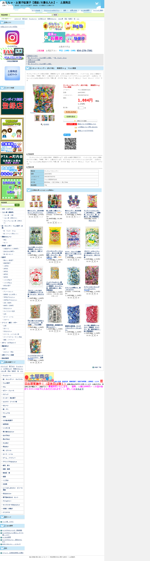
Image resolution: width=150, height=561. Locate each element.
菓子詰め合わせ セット (10, 497)
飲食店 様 (6, 473)
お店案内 (72, 557)
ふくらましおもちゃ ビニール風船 (13, 489)
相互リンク (7, 517)
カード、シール (8, 454)
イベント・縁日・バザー (9, 322)
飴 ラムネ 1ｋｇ (10, 231)
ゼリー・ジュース (8, 390)
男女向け (6, 446)
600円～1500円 (8, 305)
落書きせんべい (51, 19)
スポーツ (6, 320)
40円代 (6, 274)
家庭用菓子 (7, 263)
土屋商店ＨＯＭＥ (32, 56)
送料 (64, 10)
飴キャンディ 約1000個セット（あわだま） (73, 211)
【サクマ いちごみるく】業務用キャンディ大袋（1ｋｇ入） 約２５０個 (36, 293)
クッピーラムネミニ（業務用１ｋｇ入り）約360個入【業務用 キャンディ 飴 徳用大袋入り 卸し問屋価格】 (54, 286)
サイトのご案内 (98, 10)
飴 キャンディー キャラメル (13, 379)
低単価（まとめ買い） (11, 294)
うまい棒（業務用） (8, 212)
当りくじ (6, 328)
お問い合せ (73, 10)
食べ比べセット (8, 254)
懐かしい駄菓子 (8, 260)
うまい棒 (60, 19)
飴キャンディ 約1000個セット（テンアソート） (36, 211)
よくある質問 (85, 10)
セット (6, 242)
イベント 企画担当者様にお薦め (12, 553)
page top (98, 367)
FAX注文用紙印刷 (12, 61)
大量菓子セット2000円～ (11, 249)
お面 (5, 326)
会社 (5, 548)
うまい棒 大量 (8, 215)
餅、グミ (6, 409)
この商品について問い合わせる (88, 127)
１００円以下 (8, 280)
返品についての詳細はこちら (87, 124)
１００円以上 (8, 283)
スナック (6, 394)
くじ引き (6, 480)
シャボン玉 (6, 428)
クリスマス (6, 512)
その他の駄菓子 (8, 420)
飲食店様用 (5, 358)
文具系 (5, 484)
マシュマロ (6, 413)
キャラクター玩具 (9, 311)
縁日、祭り (6, 465)
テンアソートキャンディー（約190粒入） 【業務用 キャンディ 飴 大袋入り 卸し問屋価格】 (92, 213)
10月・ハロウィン (7, 209)
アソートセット (8, 291)
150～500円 (7, 303)
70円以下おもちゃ (9, 297)
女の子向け (6, 435)
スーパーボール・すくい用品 (13, 337)
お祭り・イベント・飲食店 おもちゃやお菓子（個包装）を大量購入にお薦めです (28, 5)
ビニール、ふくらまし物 (11, 334)
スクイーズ (17, 19)
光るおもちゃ (8, 308)
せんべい (6, 405)
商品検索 (4, 15)
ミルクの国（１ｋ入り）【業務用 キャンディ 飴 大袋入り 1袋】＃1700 (35, 250)
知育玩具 (6, 424)
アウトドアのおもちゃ (10, 462)
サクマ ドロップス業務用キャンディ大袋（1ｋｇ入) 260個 (73, 253)
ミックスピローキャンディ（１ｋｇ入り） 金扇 (35, 356)
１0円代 (6, 266)
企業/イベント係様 (8, 355)
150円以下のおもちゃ (10, 300)
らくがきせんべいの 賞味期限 (12, 530)
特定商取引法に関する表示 (58, 557)
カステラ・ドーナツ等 (10, 402)
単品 (5, 240)
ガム (4, 387)
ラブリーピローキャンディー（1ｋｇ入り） (91, 288)
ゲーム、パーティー (9, 458)
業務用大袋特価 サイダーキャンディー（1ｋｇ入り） (73, 328)
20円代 (6, 269)
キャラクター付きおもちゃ (11, 505)
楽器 (4, 476)
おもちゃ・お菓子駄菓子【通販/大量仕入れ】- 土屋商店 (36, 2)
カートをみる (36, 10)
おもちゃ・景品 (8, 352)
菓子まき (25, 19)
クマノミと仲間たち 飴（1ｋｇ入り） (73, 288)
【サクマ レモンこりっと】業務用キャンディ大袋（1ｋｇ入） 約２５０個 (92, 254)
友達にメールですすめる (85, 130)
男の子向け (6, 439)
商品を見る (92, 220)
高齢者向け (5, 346)
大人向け (6, 443)
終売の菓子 (7, 285)
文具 (5, 314)
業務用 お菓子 (7, 245)
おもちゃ (4, 288)
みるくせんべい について (11, 544)
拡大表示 (46, 124)
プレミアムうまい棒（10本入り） (13, 222)
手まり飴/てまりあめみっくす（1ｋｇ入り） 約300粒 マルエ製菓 (36, 322)
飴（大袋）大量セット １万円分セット (54, 211)
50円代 (6, 277)
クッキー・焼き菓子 (9, 398)
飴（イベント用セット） (11, 233)
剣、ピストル (7, 450)
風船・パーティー (9, 340)
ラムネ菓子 (6, 383)
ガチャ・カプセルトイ (9, 343)
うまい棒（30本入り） (11, 218)
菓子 (5, 349)
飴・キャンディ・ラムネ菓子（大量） (12, 227)
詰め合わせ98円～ (9, 251)
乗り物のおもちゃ (8, 432)
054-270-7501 (84, 50)
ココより (79, 389)
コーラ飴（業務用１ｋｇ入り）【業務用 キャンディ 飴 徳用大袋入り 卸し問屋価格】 (92, 328)
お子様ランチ (42, 19)
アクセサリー (7, 501)
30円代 (6, 271)
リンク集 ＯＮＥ (8, 521)
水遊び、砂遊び (8, 508)
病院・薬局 (7, 469)
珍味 (4, 417)
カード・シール (8, 317)
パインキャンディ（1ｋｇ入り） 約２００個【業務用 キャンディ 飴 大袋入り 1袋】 (54, 254)
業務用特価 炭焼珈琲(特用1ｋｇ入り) (54, 326)
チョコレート (33, 19)
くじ (78, 19)
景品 (66, 19)
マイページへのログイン (52, 10)
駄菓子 (70, 19)
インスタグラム (12, 46)
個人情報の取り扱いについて (38, 557)
